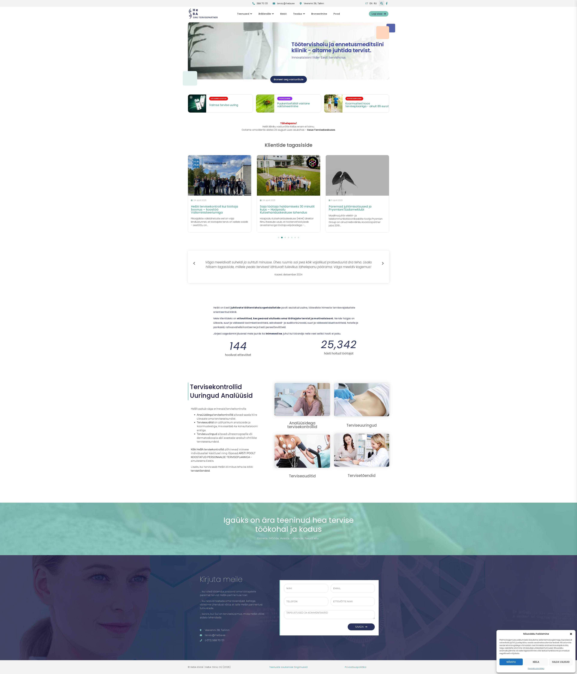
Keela (536, 661)
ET (367, 3)
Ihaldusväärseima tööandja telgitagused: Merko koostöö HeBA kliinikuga (355, 209)
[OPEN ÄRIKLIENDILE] (273, 13)
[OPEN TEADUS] (304, 13)
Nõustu (511, 661)
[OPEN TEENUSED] (251, 13)
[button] (570, 633)
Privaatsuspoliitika (536, 668)
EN (371, 3)
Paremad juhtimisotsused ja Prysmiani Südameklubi (281, 208)
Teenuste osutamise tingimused (288, 667)
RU (375, 3)
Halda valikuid (561, 661)
